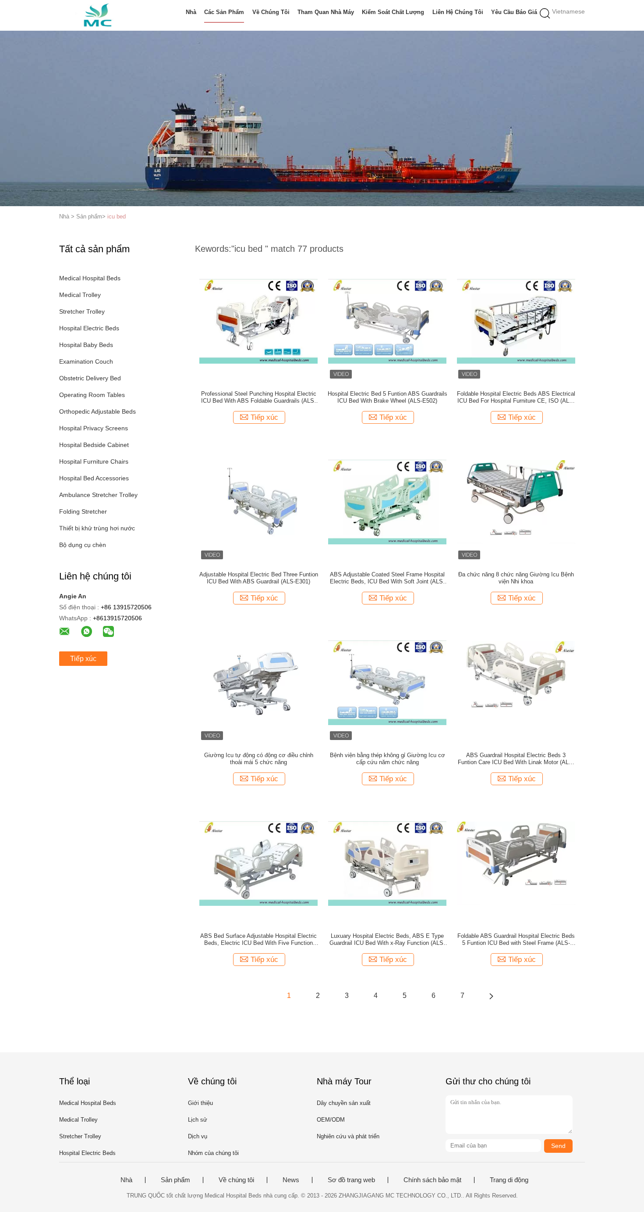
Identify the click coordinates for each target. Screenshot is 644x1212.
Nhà (191, 12)
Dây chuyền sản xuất (344, 1103)
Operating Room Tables (92, 394)
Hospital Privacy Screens (93, 428)
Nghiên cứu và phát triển (348, 1136)
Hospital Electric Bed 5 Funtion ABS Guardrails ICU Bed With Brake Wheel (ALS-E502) (387, 397)
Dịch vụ (197, 1136)
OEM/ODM (331, 1119)
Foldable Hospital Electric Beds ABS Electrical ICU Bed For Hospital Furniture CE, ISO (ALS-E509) (516, 397)
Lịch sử (197, 1119)
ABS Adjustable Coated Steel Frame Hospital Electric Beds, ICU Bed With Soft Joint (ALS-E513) (387, 578)
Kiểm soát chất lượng (393, 12)
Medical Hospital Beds (89, 278)
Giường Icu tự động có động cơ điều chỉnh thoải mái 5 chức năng (258, 758)
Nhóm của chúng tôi (213, 1153)
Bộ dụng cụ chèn (82, 544)
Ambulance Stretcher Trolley (98, 494)
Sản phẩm (175, 1180)
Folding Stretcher (83, 511)
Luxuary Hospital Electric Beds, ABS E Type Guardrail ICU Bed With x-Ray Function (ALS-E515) (387, 940)
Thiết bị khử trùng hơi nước (97, 528)
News (291, 1180)
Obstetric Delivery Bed (90, 378)
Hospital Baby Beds (86, 344)
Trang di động (509, 1180)
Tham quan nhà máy (325, 12)
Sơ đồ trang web (351, 1180)
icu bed (116, 216)
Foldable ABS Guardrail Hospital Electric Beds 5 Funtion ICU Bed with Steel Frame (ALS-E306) (516, 940)
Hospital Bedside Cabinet (94, 444)
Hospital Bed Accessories (94, 478)
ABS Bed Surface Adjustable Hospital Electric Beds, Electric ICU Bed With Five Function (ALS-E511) (258, 940)
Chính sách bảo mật (432, 1180)
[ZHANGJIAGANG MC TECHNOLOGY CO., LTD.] (102, 15)
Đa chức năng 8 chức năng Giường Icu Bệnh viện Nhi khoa (516, 578)
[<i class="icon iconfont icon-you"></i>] (491, 996)
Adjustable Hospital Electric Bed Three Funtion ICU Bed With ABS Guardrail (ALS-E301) (258, 578)
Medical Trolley (80, 294)
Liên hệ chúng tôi (457, 12)
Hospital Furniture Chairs (93, 461)
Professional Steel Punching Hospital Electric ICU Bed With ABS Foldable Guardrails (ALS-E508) (258, 397)
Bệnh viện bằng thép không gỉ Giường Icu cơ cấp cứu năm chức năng (387, 758)
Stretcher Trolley (82, 311)
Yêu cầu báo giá (514, 12)
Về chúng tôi (271, 12)
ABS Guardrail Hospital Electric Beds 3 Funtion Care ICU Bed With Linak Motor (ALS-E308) (516, 759)
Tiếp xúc (83, 658)
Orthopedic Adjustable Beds (97, 411)
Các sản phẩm (224, 12)
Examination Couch (86, 361)
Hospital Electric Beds (89, 328)
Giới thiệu (200, 1103)
